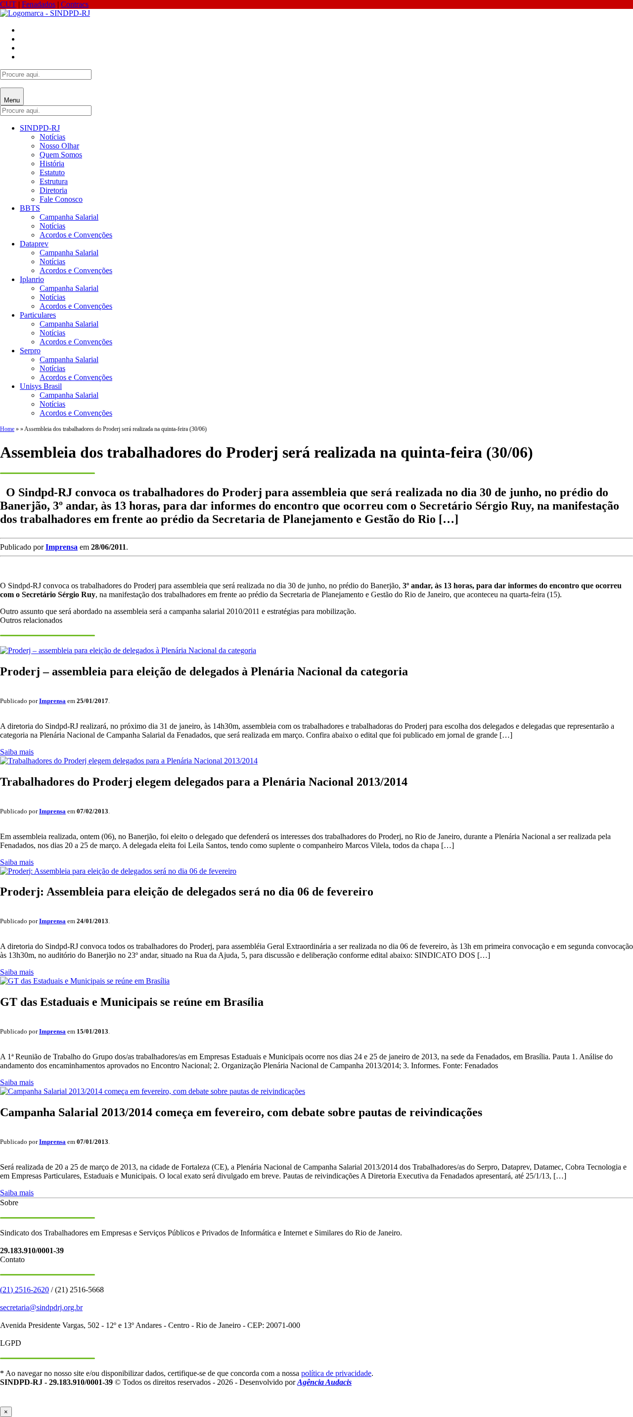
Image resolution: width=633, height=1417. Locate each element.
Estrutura (54, 181)
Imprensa (61, 547)
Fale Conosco (61, 199)
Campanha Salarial (69, 217)
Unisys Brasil (41, 386)
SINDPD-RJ (40, 128)
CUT (8, 4)
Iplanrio (32, 279)
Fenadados (38, 4)
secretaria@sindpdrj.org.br (41, 1307)
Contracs (75, 4)
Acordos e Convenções (76, 235)
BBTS (30, 208)
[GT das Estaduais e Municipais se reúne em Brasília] (85, 981)
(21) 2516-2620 (24, 1289)
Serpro (30, 350)
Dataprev (34, 243)
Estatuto (52, 172)
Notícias (52, 137)
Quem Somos (61, 154)
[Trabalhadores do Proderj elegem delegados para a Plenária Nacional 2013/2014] (129, 760)
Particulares (38, 315)
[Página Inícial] (45, 13)
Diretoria (53, 190)
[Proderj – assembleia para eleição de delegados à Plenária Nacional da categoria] (128, 650)
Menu (12, 100)
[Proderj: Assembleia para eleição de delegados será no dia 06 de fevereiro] (118, 871)
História (52, 163)
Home (7, 428)
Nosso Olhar (59, 146)
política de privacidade (336, 1373)
